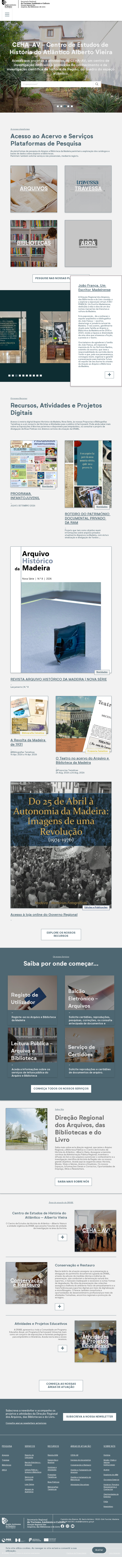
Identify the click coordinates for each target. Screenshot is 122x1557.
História (107, 1455)
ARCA (4, 1470)
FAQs (106, 1502)
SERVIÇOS (30, 1446)
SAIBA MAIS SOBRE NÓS (73, 1181)
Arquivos (5, 1455)
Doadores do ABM (111, 1475)
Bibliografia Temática (33, 733)
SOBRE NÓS (109, 1446)
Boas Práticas (53, 1482)
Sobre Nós (59, 1109)
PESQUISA (7, 1446)
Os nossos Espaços (111, 1480)
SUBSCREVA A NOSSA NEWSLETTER (89, 1416)
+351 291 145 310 (67, 1522)
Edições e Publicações (96, 908)
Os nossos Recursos (18, 398)
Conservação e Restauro (81, 1465)
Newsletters (108, 1506)
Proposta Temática (98, 751)
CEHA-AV (74, 1455)
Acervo (106, 1470)
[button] (58, 106)
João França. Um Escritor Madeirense (94, 288)
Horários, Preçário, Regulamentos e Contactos (111, 1487)
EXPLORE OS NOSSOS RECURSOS (61, 934)
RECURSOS (53, 1446)
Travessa (5, 1460)
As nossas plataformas (20, 129)
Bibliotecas (6, 1465)
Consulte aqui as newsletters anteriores (26, 1423)
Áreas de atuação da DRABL (61, 1202)
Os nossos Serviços (61, 956)
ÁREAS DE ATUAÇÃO (81, 1446)
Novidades (47, 487)
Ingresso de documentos (81, 1460)
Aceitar (99, 1550)
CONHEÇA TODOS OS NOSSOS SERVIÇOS (61, 1088)
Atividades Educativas (80, 1485)
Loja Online (29, 1484)
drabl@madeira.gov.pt (84, 1522)
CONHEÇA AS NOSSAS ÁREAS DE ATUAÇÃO (61, 1386)
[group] (61, 67)
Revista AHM (53, 1455)
